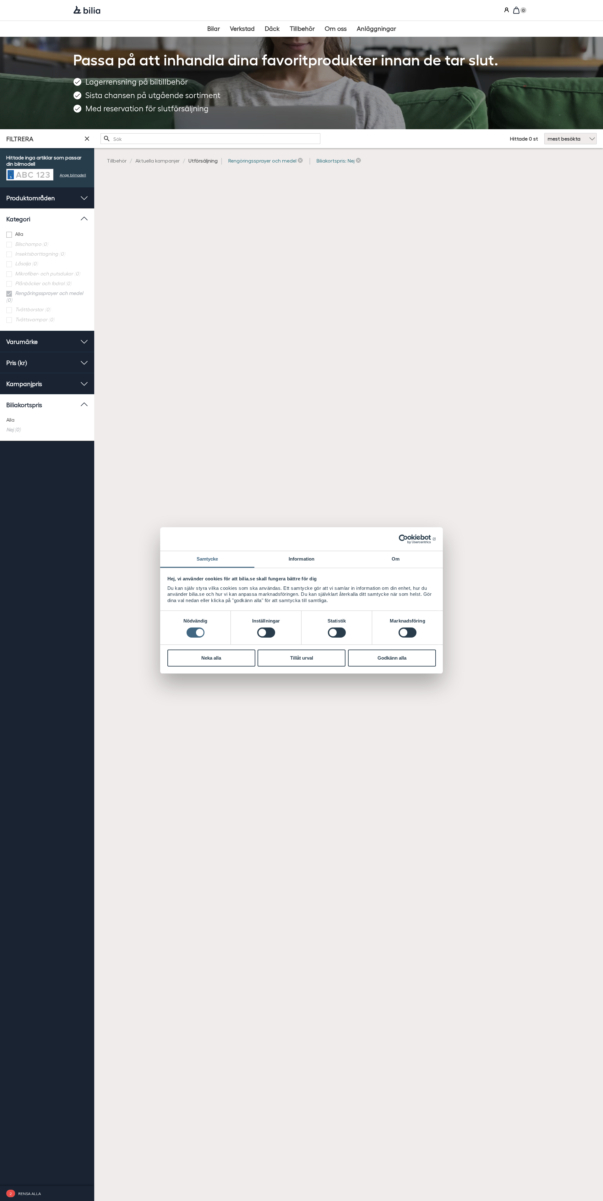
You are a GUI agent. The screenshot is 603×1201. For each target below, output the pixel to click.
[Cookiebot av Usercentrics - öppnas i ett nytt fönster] (408, 539)
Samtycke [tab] (207, 559)
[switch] (266, 633)
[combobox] (210, 138)
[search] (210, 138)
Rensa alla (29, 1193)
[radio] (47, 420)
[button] (265, 161)
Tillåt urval (301, 658)
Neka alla (211, 658)
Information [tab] (301, 559)
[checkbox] (47, 234)
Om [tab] (395, 559)
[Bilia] (86, 10)
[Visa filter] (87, 138)
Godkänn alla (392, 658)
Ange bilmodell (73, 174)
